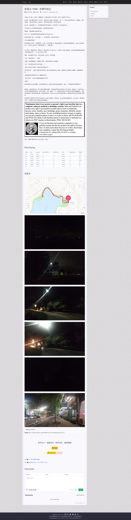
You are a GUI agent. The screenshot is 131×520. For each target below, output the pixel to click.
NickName (28, 474)
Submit (80, 489)
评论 (92, 16)
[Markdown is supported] (27, 490)
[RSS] (78, 514)
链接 (102, 2)
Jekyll (59, 518)
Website (66, 474)
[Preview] (36, 490)
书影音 (81, 2)
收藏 (97, 2)
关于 (107, 2)
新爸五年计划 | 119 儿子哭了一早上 (38, 462)
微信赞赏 (59, 453)
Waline (81, 502)
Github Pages (65, 518)
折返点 (37, 12)
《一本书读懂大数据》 (35, 459)
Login (75, 489)
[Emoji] (29, 490)
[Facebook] (73, 514)
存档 (76, 2)
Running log (94, 11)
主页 (66, 2)
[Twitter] (70, 514)
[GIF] (31, 490)
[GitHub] (65, 514)
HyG (80, 518)
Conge (24, 2)
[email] (68, 514)
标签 (92, 2)
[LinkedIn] (75, 514)
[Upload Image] (33, 490)
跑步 (71, 2)
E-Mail (47, 474)
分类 (87, 2)
